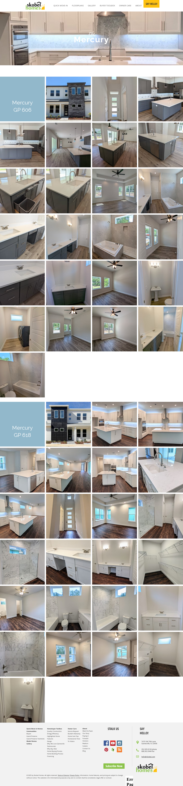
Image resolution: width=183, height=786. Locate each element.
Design (49, 741)
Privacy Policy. (75, 775)
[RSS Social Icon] (119, 749)
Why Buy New (52, 749)
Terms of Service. (63, 775)
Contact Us (86, 748)
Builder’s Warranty (74, 734)
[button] (151, 4)
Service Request (73, 731)
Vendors (85, 741)
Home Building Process (55, 754)
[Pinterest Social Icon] (106, 749)
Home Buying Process (54, 751)
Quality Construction (54, 731)
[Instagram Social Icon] (119, 743)
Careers (85, 746)
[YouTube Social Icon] (112, 743)
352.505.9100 (146, 749)
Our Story (86, 733)
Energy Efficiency (53, 734)
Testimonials (51, 746)
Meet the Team (88, 731)
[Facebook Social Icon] (106, 743)
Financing (50, 756)
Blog (84, 751)
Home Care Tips (73, 736)
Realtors (85, 743)
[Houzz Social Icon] (112, 749)
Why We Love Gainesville (55, 744)
